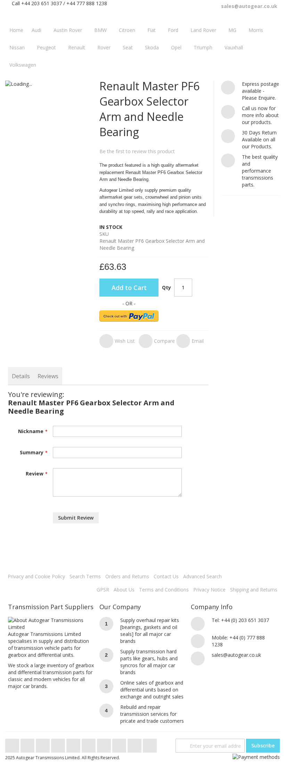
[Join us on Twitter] (13, 743)
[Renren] (150, 743)
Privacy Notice (209, 589)
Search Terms (85, 576)
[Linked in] (120, 743)
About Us (124, 589)
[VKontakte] (135, 743)
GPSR (103, 589)
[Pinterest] (104, 743)
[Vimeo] (74, 743)
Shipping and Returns (253, 589)
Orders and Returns (127, 576)
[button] (117, 341)
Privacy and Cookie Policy (36, 576)
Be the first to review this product (137, 151)
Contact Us (166, 576)
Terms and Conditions (164, 589)
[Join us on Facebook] (28, 743)
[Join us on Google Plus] (43, 743)
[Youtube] (58, 743)
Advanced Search (202, 576)
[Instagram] (89, 743)
